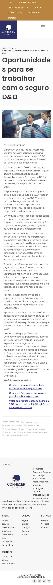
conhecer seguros (31, 422)
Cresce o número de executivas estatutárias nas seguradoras (26, 386)
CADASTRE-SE (13, 18)
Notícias (45, 523)
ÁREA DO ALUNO (35, 13)
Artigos (12, 48)
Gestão (25, 531)
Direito (25, 523)
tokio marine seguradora (16, 435)
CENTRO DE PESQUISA (27, 2)
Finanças (26, 527)
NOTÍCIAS (38, 8)
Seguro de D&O (30, 195)
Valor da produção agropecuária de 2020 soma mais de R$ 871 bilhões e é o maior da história (29, 404)
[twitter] (40, 581)
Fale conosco (8, 563)
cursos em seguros (13, 426)
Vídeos (44, 527)
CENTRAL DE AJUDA (15, 13)
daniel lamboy (11, 429)
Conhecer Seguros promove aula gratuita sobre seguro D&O (27, 394)
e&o (23, 429)
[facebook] (34, 581)
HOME (10, 2)
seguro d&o (10, 432)
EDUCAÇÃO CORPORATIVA (18, 8)
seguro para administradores (33, 432)
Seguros (26, 520)
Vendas (25, 534)
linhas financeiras (37, 429)
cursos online (32, 426)
